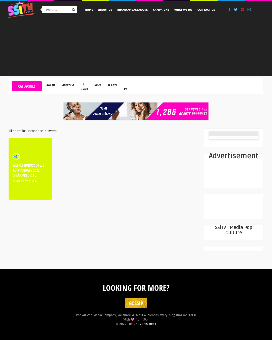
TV (125, 89)
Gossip (51, 85)
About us (105, 10)
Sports (112, 85)
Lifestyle (68, 85)
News (97, 85)
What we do (183, 10)
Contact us (206, 10)
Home (89, 10)
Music (84, 89)
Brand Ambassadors (132, 10)
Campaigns (161, 10)
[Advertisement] (136, 48)
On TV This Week (144, 324)
